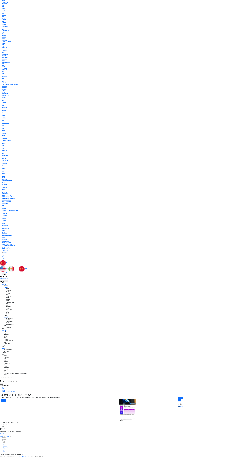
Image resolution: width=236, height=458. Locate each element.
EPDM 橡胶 (4, 59)
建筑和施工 (4, 35)
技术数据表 (4, 82)
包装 (3, 46)
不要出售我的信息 (6, 451)
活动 (3, 21)
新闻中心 (4, 22)
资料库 (3, 92)
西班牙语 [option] (17, 268)
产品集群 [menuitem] (6, 317)
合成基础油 (4, 47)
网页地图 (5, 450)
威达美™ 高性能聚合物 (6, 200)
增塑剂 (3, 65)
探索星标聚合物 (5, 193)
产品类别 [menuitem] (6, 287)
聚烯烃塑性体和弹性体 (7, 180)
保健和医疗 (4, 40)
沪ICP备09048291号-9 (21, 456)
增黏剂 (3, 71)
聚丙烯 (3, 182)
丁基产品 (4, 55)
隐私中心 (5, 444)
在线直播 (4, 24)
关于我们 (4, 15)
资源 (3, 388)
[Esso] (4, 441)
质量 (3, 16)
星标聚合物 (4, 76)
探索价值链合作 (5, 95)
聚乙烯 (3, 177)
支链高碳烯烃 (5, 54)
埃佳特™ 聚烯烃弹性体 (6, 201)
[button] (3, 262)
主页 (3, 387)
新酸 (3, 63)
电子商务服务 (5, 93)
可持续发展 (4, 18)
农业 (3, 32)
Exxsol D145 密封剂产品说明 (8, 391)
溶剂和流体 (4, 68)
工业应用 (4, 43)
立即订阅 (2, 433)
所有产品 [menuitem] (4, 284)
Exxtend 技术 (5, 203)
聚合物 (3, 66)
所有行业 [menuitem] (4, 330)
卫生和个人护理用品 (6, 41)
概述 (3, 13)
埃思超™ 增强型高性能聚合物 (8, 196)
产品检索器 (4, 86)
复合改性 (4, 37)
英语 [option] (7, 268)
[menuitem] (4, 252)
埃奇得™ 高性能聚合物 (6, 195)
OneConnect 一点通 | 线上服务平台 (10, 84)
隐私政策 (5, 446)
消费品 (3, 38)
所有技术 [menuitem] (4, 348)
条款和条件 (5, 447)
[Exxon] (4, 437)
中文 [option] (26, 268)
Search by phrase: (4, 381)
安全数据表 (4, 87)
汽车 (3, 33)
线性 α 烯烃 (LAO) (6, 62)
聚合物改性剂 (5, 179)
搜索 (1, 383)
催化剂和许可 (5, 57)
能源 (3, 44)
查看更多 (3, 400)
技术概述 (4, 19)
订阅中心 (4, 90)
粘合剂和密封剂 (5, 30)
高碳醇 (3, 60)
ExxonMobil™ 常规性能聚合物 (8, 198)
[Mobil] (4, 439)
